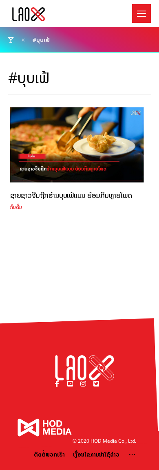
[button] (141, 13)
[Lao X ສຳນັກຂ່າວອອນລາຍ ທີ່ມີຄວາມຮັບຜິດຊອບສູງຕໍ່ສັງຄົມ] (28, 14)
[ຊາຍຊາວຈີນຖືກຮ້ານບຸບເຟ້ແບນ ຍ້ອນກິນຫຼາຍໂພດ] (77, 148)
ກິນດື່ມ (16, 207)
